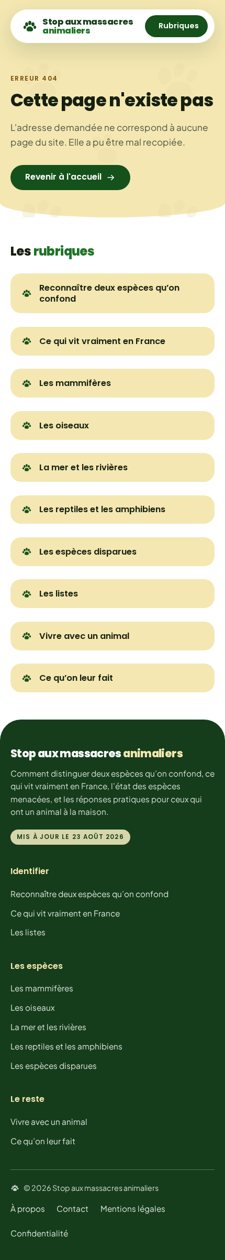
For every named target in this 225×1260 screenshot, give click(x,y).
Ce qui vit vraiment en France (102, 341)
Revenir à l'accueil (63, 176)
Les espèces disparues (88, 552)
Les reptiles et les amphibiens (102, 509)
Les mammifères (75, 383)
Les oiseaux (64, 425)
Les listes (58, 594)
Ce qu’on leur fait (76, 678)
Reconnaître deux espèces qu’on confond (109, 293)
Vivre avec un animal (84, 636)
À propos (27, 1208)
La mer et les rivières (83, 467)
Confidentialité (39, 1233)
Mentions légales (132, 1208)
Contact (72, 1208)
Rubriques (179, 25)
